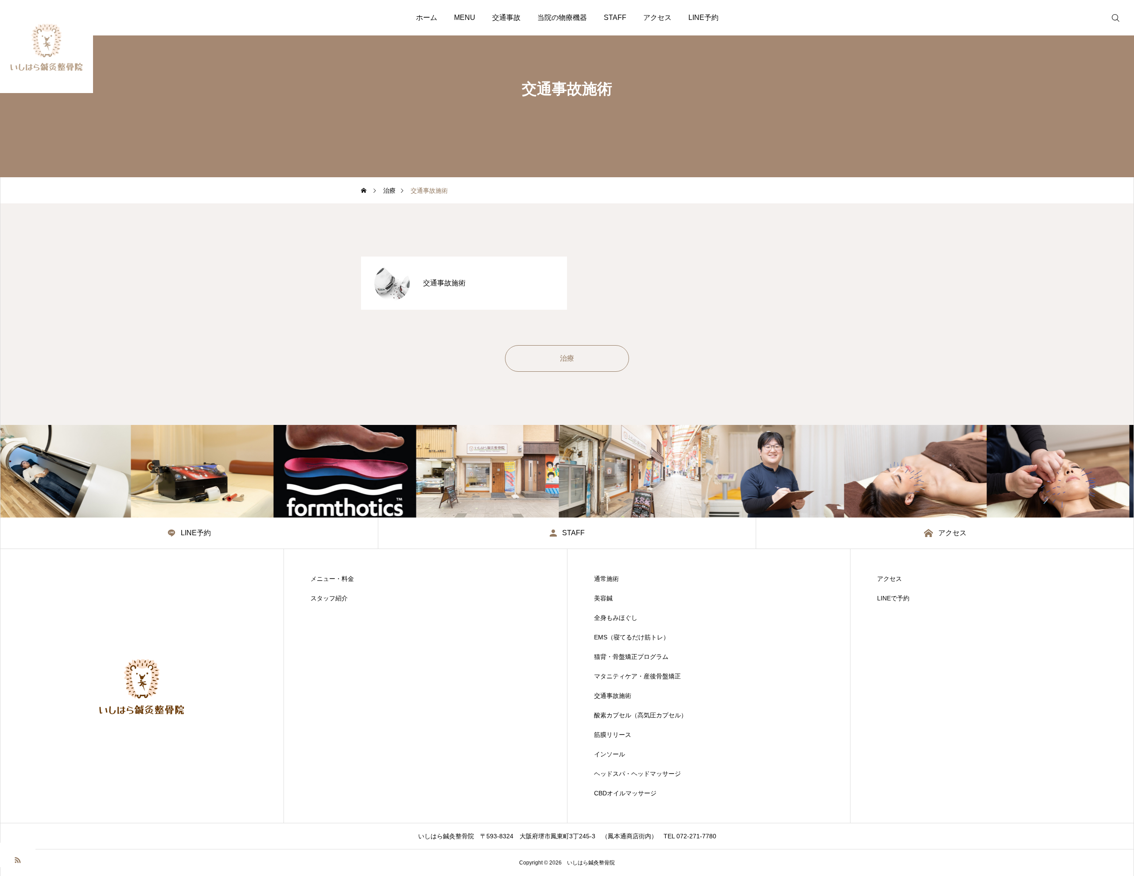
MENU (464, 17)
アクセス (657, 17)
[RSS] (17, 859)
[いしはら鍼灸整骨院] (46, 46)
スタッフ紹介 (329, 598)
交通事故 (506, 17)
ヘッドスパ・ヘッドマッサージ (637, 774)
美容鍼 (603, 598)
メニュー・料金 (332, 579)
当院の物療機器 (562, 17)
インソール (609, 754)
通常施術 (606, 579)
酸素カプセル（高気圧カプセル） (640, 715)
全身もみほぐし (615, 618)
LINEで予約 (893, 598)
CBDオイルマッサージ (625, 793)
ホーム (426, 17)
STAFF (615, 17)
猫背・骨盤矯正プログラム (631, 657)
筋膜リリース (612, 735)
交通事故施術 (612, 696)
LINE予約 (703, 17)
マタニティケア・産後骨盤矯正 (637, 676)
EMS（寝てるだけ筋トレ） (631, 637)
